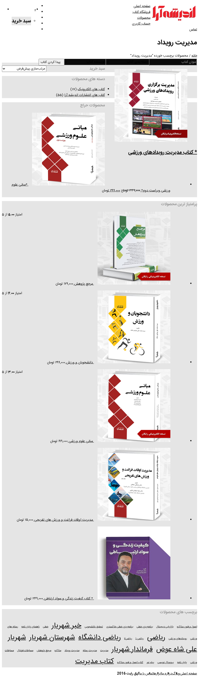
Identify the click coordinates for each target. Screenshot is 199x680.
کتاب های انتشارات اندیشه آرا (84, 95)
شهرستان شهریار (52, 638)
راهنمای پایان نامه (30, 627)
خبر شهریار (66, 626)
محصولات (143, 18)
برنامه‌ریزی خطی (145, 627)
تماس (193, 30)
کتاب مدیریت (94, 661)
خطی (45, 627)
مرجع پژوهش (44, 650)
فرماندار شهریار (132, 649)
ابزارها (157, 674)
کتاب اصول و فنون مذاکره (130, 662)
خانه (194, 56)
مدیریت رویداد (72, 650)
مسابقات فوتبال (25, 650)
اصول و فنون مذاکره (187, 627)
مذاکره (58, 650)
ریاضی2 (128, 639)
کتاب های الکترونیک (91, 89)
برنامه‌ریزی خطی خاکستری (119, 627)
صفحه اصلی (141, 6)
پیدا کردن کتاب (51, 62)
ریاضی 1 (139, 639)
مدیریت (104, 650)
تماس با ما (146, 674)
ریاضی (156, 638)
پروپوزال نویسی (166, 662)
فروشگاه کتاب (141, 12)
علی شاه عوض (176, 649)
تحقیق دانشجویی (94, 627)
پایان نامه (182, 662)
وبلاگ (176, 674)
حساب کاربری (141, 24)
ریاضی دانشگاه (99, 638)
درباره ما (166, 674)
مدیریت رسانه (90, 650)
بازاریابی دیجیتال (165, 627)
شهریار (17, 638)
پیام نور (150, 662)
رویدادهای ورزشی (178, 639)
